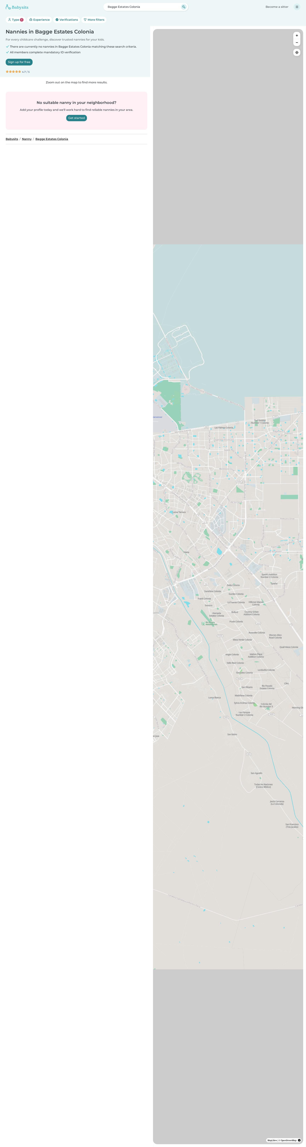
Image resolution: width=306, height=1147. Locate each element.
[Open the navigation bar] (297, 7)
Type (16, 19)
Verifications (68, 19)
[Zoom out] (296, 42)
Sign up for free (19, 62)
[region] (228, 586)
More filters (95, 19)
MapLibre (272, 1140)
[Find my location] (296, 52)
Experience (41, 19)
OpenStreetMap (288, 1140)
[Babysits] (17, 7)
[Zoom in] (296, 35)
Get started (76, 118)
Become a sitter (277, 6)
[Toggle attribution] (299, 1140)
